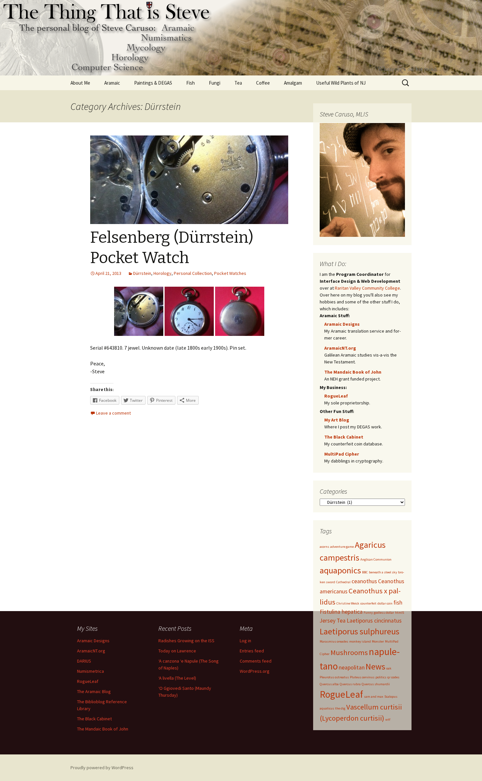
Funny (368, 612)
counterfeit (368, 603)
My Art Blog (336, 420)
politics (380, 677)
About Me (80, 83)
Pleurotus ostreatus (334, 677)
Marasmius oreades (334, 641)
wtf (387, 719)
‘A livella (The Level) (177, 678)
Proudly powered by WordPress (101, 768)
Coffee (263, 83)
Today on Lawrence (177, 651)
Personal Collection (193, 273)
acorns (324, 547)
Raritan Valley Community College (367, 288)
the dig (340, 708)
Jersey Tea (333, 620)
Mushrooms (349, 652)
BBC (365, 572)
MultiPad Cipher (341, 454)
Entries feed (252, 651)
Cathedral (343, 582)
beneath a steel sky (383, 572)
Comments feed (255, 661)
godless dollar (384, 612)
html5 (399, 612)
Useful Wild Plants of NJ (341, 83)
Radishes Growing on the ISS (186, 641)
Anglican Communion (376, 559)
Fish (190, 83)
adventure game (342, 547)
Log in (245, 641)
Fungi (214, 83)
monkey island (360, 641)
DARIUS (84, 661)
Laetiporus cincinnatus (374, 620)
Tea (238, 83)
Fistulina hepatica (341, 611)
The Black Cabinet (343, 437)
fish (397, 602)
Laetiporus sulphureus (359, 631)
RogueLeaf (336, 396)
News (375, 666)
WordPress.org (255, 671)
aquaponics (340, 570)
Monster (378, 641)
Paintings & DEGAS (153, 83)
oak (389, 668)
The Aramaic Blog (94, 691)
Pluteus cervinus (362, 677)
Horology (162, 273)
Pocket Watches (230, 273)
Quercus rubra (350, 684)
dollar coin (384, 603)
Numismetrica (90, 671)
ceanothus (364, 581)
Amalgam (293, 83)
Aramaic (112, 83)
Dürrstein (142, 273)
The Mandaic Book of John (352, 372)
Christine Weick (347, 603)
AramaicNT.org (340, 348)
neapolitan (352, 667)
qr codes (393, 677)
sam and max (373, 696)
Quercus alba (329, 684)
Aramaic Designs (342, 324)
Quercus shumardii (376, 684)
